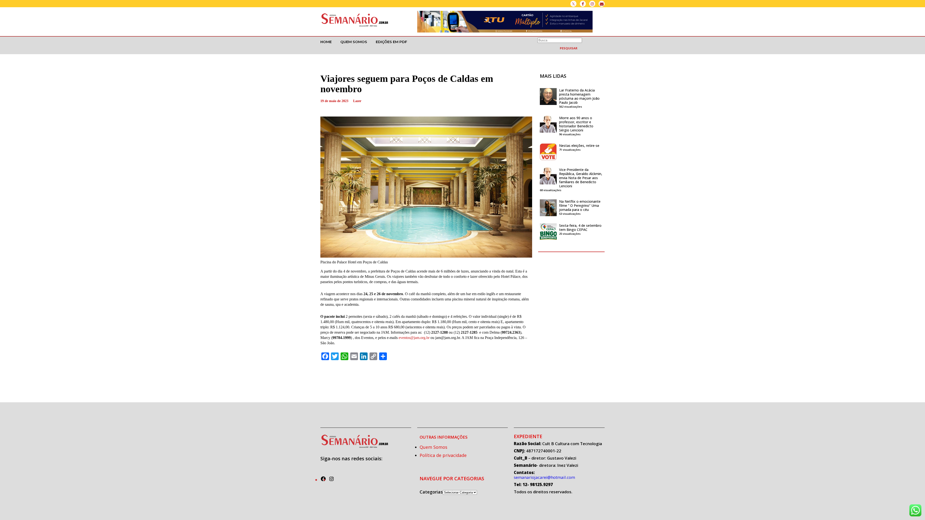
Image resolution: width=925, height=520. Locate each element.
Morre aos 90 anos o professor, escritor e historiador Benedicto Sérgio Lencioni (576, 124)
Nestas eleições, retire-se (579, 145)
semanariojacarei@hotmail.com (544, 477)
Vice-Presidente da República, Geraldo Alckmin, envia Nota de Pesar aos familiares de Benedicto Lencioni (580, 177)
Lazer (357, 101)
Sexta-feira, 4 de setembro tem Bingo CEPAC (580, 227)
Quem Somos (353, 41)
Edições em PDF (391, 41)
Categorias (431, 492)
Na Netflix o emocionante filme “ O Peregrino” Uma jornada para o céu (580, 205)
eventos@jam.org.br (414, 338)
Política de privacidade (443, 455)
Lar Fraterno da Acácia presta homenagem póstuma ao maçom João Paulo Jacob (579, 96)
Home (326, 41)
